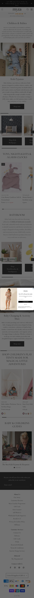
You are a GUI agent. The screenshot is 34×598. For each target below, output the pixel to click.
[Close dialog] (33, 288)
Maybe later (25, 304)
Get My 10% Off (25, 301)
